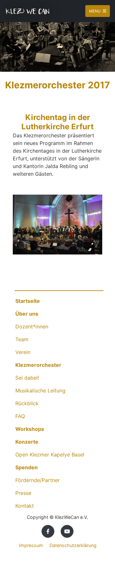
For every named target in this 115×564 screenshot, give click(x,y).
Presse (23, 493)
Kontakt (24, 506)
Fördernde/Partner (37, 480)
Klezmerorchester (38, 365)
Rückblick (27, 403)
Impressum (31, 545)
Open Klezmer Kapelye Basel (49, 454)
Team (21, 339)
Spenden (26, 467)
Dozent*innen (31, 326)
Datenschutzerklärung (73, 545)
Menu (95, 11)
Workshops (29, 429)
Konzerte (26, 442)
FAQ (20, 416)
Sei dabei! (27, 378)
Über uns (26, 313)
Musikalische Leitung (40, 390)
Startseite (27, 301)
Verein (22, 352)
